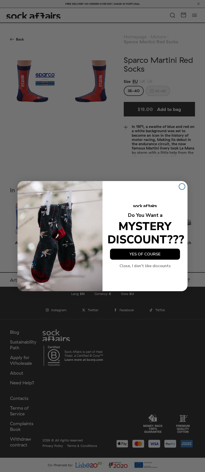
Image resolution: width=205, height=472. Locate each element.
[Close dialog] (182, 187)
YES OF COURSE (145, 254)
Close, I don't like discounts (145, 266)
